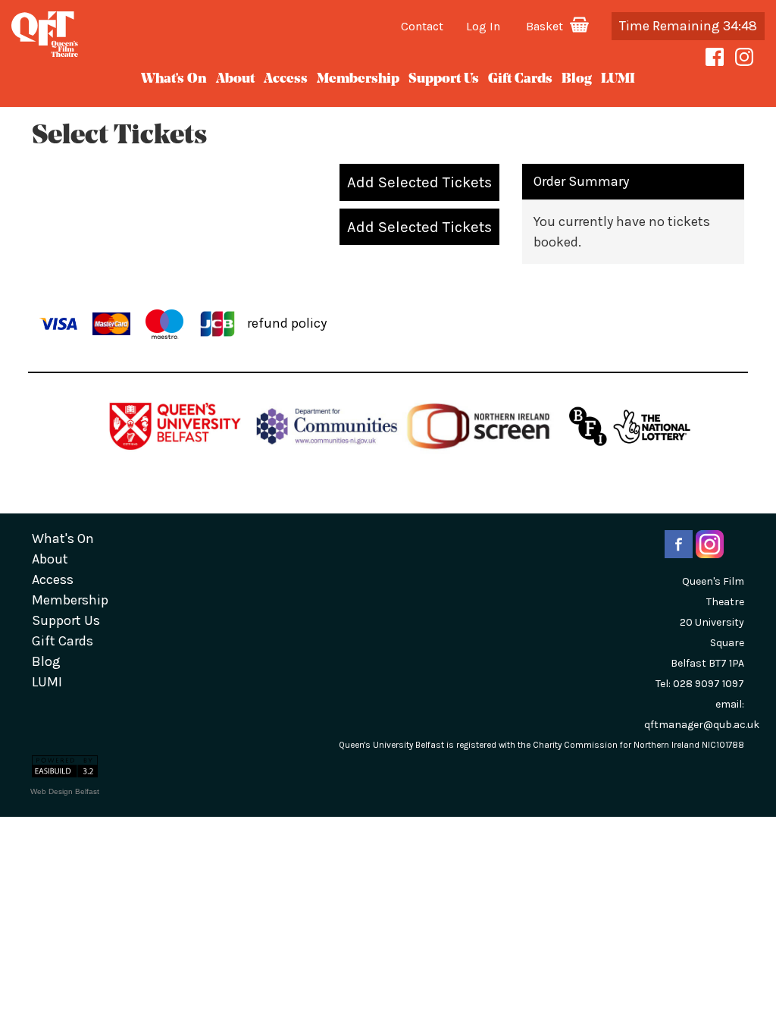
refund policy (287, 322)
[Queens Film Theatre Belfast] (129, 34)
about (235, 79)
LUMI (618, 79)
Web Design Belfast (64, 791)
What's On (174, 79)
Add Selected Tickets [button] (419, 182)
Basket (547, 26)
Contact (423, 26)
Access (286, 79)
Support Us (443, 79)
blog (577, 79)
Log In (484, 26)
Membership (358, 79)
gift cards (520, 79)
